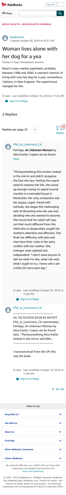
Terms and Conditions (32, 471)
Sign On (51, 4)
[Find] (60, 13)
